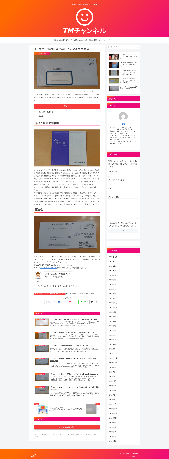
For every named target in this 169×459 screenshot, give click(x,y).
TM (123, 124)
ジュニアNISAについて (48, 268)
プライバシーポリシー (125, 453)
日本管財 (81, 293)
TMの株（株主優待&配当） (57, 293)
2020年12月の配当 (71, 293)
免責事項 (135, 453)
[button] (95, 302)
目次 (65, 106)
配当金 (41, 116)
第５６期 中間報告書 (46, 112)
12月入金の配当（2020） (42, 293)
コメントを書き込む (67, 427)
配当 (87, 293)
